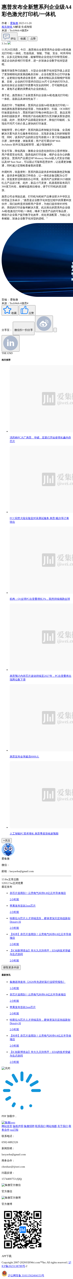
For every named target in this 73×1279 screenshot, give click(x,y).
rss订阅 (14, 1129)
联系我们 (40, 1126)
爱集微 (14, 23)
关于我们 (62, 1126)
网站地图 (51, 1126)
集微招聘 (29, 1126)
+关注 (6, 840)
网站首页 (7, 1126)
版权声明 (18, 1126)
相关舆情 (7, 26)
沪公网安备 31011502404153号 (26, 1275)
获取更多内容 (11, 967)
